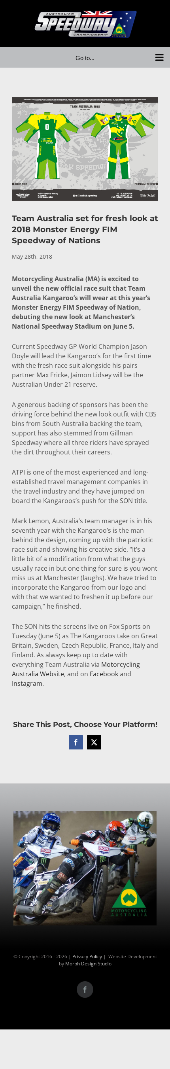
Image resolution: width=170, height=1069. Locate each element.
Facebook (104, 674)
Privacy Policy (87, 956)
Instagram (27, 683)
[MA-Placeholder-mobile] (84, 816)
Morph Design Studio (88, 963)
